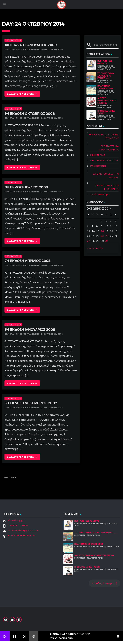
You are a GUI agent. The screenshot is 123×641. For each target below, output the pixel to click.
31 (106, 240)
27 (88, 240)
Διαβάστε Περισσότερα (22, 94)
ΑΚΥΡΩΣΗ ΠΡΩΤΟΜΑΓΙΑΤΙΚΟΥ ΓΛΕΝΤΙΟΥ (106, 100)
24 (106, 235)
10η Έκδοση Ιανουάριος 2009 (30, 45)
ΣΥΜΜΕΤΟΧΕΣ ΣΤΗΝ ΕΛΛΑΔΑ (106, 175)
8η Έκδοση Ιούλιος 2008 (26, 187)
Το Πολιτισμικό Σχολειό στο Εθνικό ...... (105, 75)
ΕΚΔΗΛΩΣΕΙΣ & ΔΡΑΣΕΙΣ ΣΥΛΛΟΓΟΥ (104, 136)
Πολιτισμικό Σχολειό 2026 (105, 87)
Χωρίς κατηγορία (13, 40)
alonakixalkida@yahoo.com (23, 530)
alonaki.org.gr (16, 520)
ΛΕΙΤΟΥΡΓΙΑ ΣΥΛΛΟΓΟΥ (104, 160)
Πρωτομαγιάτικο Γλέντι (106, 112)
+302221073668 (18, 525)
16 (102, 231)
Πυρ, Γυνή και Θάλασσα (104, 62)
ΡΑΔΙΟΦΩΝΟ (98, 165)
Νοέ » (99, 248)
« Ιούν (90, 248)
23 (102, 235)
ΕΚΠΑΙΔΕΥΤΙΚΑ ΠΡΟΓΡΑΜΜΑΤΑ (109, 147)
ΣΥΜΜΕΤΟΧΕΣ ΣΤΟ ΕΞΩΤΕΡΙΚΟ (107, 187)
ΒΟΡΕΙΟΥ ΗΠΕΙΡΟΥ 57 (21, 535)
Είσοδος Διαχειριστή (104, 583)
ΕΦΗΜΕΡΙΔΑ (97, 155)
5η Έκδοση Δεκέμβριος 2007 (30, 403)
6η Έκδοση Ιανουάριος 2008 (29, 329)
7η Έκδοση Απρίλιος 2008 (27, 261)
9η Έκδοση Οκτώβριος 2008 (29, 113)
